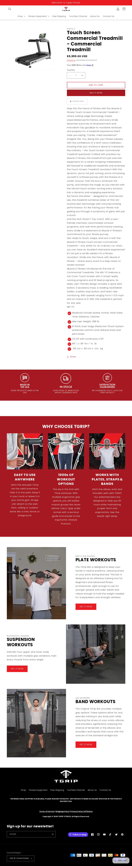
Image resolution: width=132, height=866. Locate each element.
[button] (10, 9)
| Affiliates (88, 811)
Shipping (71, 60)
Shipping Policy (62, 811)
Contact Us (105, 790)
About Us (92, 790)
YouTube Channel (76, 790)
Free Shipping (57, 790)
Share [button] (73, 356)
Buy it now (96, 92)
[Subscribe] (52, 834)
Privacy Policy (76, 811)
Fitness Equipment (38, 790)
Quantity (71, 70)
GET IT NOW (86, 606)
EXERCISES (78, 101)
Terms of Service (46, 811)
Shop (23, 790)
